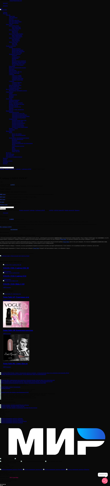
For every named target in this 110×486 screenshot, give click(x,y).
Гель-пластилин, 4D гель (15, 71)
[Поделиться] (2, 484)
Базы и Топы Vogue (14, 25)
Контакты (5, 162)
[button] (105, 481)
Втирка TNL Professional (18, 51)
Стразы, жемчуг (16, 56)
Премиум (77, 210)
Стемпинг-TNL (16, 83)
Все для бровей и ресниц (12, 89)
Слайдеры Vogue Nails (17, 78)
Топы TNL (14, 44)
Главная (5, 12)
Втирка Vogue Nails (17, 52)
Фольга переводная (14, 86)
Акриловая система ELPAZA (19, 115)
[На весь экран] (3, 484)
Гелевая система (13, 119)
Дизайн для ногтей (11, 46)
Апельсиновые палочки (18, 146)
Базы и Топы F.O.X (14, 29)
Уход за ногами (10, 155)
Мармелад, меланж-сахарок (19, 62)
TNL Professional (13, 17)
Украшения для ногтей (15, 54)
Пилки (13, 148)
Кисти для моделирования (18, 135)
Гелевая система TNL (17, 121)
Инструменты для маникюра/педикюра (19, 138)
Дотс (13, 136)
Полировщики (15, 150)
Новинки (5, 158)
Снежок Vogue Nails (14, 73)
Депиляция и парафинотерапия (14, 156)
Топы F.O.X (15, 32)
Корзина (5, 163)
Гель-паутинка (12, 70)
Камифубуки (15, 58)
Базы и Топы (9, 24)
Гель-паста (11, 69)
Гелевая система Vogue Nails (19, 120)
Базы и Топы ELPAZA (14, 38)
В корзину (3, 208)
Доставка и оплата (7, 161)
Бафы (13, 147)
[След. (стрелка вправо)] (2, 485)
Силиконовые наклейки (15, 88)
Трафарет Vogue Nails (17, 79)
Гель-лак (8, 15)
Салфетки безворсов (14, 100)
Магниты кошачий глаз (15, 106)
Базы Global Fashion (17, 35)
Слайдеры (11, 74)
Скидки (5, 159)
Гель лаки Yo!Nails (13, 23)
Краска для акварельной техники (17, 67)
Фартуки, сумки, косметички (16, 109)
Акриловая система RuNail (19, 117)
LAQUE (12, 184)
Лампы (11, 93)
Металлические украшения (19, 61)
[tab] (56, 213)
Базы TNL (14, 43)
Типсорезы (12, 129)
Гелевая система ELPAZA (18, 123)
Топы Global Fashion (17, 36)
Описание (5, 212)
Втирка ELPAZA (16, 48)
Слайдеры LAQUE (17, 77)
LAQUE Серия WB (59, 210)
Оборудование (9, 92)
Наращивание (9, 111)
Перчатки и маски (13, 101)
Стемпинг (11, 81)
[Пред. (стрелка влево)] (0, 485)
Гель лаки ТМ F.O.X (14, 20)
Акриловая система (14, 112)
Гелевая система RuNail (18, 125)
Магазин (5, 13)
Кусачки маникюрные (17, 139)
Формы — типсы (13, 128)
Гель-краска (12, 66)
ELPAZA (11, 19)
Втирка (11, 47)
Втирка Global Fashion (17, 50)
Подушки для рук (13, 105)
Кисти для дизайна (17, 133)
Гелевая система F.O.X (17, 124)
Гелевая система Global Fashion (20, 127)
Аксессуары (9, 98)
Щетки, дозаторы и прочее (16, 102)
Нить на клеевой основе (15, 85)
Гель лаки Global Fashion (15, 21)
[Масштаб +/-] (5, 484)
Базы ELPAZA (15, 39)
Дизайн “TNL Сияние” (18, 65)
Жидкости (8, 152)
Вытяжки (11, 96)
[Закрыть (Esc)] (0, 484)
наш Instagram (14, 229)
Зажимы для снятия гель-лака (16, 104)
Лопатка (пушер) (16, 142)
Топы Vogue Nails (16, 28)
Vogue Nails (12, 16)
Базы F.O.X (15, 31)
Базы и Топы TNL (13, 42)
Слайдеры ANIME (16, 75)
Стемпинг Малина (16, 82)
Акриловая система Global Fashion (20, 116)
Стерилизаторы (13, 94)
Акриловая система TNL (18, 113)
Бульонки (14, 55)
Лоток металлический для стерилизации (22, 143)
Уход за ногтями (10, 154)
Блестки (14, 59)
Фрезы (13, 144)
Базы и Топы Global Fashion (16, 33)
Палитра (11, 108)
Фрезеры (11, 97)
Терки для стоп (16, 151)
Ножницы (14, 140)
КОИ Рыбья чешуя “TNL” (18, 63)
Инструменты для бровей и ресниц (18, 90)
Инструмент (9, 131)
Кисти (10, 132)
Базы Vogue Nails (16, 27)
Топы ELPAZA (16, 40)
